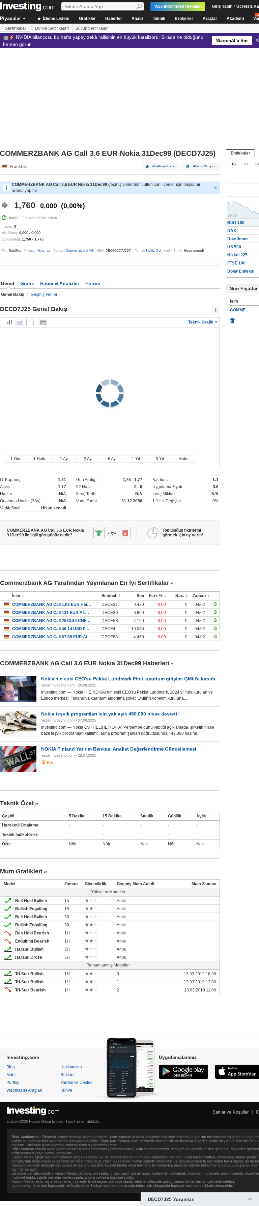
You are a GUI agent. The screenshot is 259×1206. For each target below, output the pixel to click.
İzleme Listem (55, 18)
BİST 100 (235, 222)
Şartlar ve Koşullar (230, 1112)
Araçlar (210, 18)
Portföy (12, 1082)
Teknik (159, 18)
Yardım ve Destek (76, 1082)
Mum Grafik (9, 322)
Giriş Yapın (222, 6)
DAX (231, 230)
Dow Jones (238, 238)
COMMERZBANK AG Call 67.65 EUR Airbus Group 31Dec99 (51, 637)
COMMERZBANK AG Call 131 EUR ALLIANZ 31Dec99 (51, 612)
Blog (10, 1067)
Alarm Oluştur (204, 166)
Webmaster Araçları (24, 1090)
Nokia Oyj (153, 250)
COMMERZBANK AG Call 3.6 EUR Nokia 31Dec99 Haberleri (84, 663)
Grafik (27, 283)
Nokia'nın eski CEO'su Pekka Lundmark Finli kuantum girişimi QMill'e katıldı (128, 678)
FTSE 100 (236, 263)
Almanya (43, 250)
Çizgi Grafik (19, 322)
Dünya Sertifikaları (52, 28)
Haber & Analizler (59, 283)
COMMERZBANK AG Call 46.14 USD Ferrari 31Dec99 (51, 628)
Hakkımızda (71, 1067)
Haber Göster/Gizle (43, 322)
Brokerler (184, 18)
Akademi (235, 18)
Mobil (11, 1074)
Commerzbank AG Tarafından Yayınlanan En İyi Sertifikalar (84, 583)
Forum (92, 283)
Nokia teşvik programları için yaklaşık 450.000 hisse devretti (110, 714)
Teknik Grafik (201, 322)
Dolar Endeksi (240, 271)
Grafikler (87, 18)
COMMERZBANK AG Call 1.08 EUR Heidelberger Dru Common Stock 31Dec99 (51, 604)
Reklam (67, 1074)
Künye (66, 1090)
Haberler (113, 18)
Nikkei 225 (237, 255)
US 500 (234, 247)
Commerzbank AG (80, 250)
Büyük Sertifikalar (92, 28)
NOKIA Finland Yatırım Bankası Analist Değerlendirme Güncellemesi (118, 749)
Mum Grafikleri (21, 871)
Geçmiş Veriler (44, 294)
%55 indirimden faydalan (178, 6)
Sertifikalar (15, 28)
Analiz (137, 18)
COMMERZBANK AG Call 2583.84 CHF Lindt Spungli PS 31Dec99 (51, 620)
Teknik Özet (17, 803)
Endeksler (240, 153)
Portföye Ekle (163, 166)
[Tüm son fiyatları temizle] (232, 318)
